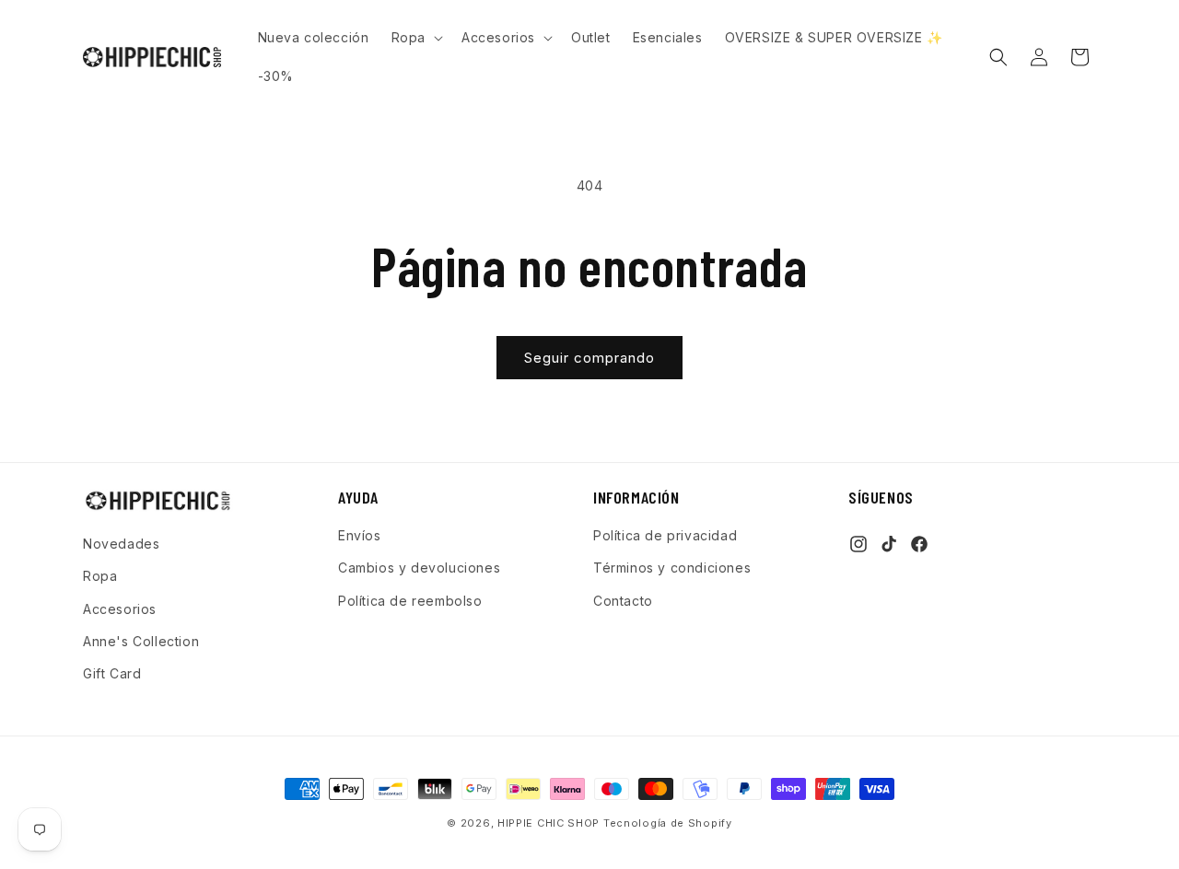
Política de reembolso (410, 600)
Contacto (623, 600)
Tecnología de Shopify (667, 823)
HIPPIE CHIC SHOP (550, 823)
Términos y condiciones (672, 567)
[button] (415, 37)
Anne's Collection (141, 641)
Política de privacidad (665, 535)
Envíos (359, 535)
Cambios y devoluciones (419, 567)
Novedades (121, 543)
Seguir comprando (589, 357)
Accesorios (120, 609)
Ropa (100, 576)
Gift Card (112, 673)
